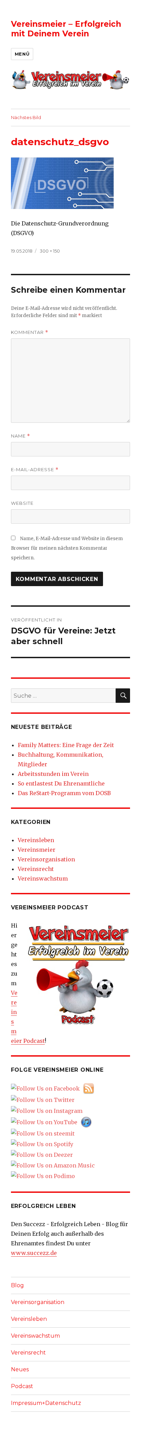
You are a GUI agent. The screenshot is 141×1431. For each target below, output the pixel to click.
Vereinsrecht (36, 868)
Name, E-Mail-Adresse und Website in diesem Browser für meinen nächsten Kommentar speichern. (67, 548)
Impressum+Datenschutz (46, 1403)
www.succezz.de (34, 1252)
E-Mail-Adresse (35, 470)
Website (22, 503)
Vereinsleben (36, 840)
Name (20, 436)
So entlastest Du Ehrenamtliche (61, 783)
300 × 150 (50, 251)
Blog (17, 1285)
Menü (22, 54)
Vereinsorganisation (46, 859)
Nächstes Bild (26, 117)
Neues (20, 1369)
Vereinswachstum (43, 878)
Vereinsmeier (36, 849)
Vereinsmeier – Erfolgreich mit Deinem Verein (66, 28)
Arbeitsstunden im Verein (53, 773)
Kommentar (29, 332)
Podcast (22, 1386)
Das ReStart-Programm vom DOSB (64, 793)
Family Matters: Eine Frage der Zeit (66, 745)
